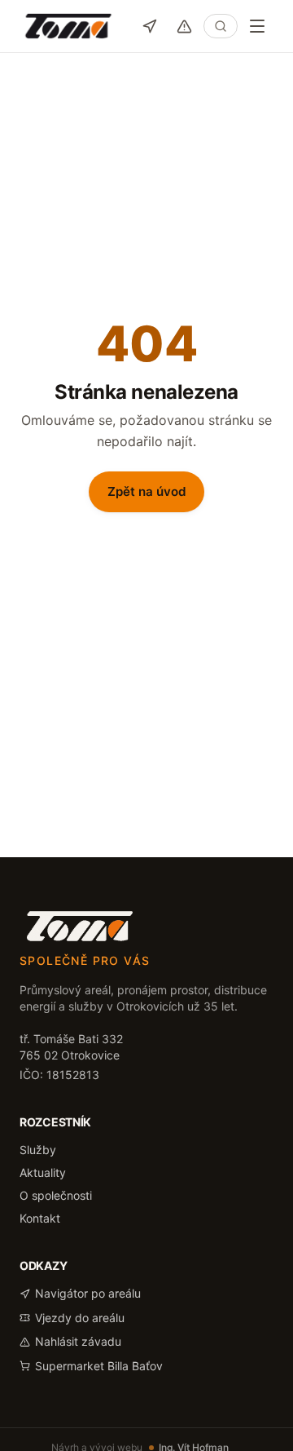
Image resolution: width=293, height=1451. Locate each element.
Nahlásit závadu (78, 1341)
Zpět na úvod (146, 491)
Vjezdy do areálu (80, 1318)
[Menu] (257, 26)
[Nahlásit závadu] (184, 26)
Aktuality (43, 1172)
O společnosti (56, 1195)
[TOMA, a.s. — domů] (68, 26)
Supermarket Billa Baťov (99, 1366)
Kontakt (40, 1218)
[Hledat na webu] (220, 26)
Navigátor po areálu (88, 1293)
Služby (38, 1150)
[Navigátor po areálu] (149, 26)
